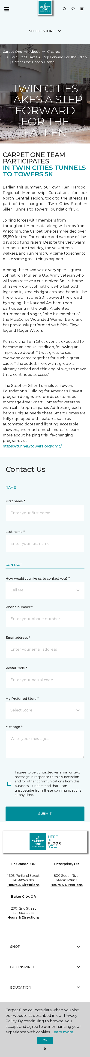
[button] (64, 9)
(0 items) (82, 9)
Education (20, 987)
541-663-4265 (23, 913)
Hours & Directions (23, 885)
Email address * (18, 637)
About (35, 52)
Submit (45, 814)
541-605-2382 (23, 880)
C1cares (53, 52)
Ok (44, 1040)
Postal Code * (16, 668)
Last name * (15, 531)
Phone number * (19, 607)
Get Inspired (23, 967)
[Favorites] (73, 9)
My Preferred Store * (22, 698)
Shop (15, 947)
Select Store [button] (42, 31)
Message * (14, 726)
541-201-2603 (67, 880)
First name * (15, 501)
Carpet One (12, 52)
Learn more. (62, 1032)
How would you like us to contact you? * (38, 578)
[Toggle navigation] (7, 9)
